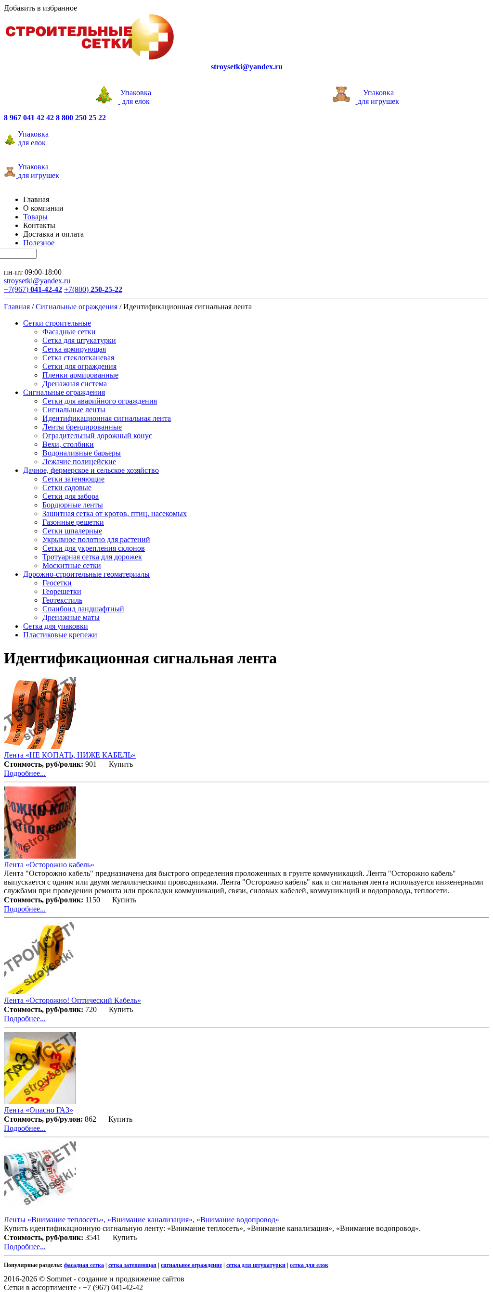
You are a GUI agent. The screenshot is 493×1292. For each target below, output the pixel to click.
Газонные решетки (73, 522)
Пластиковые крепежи (60, 635)
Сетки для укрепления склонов (93, 548)
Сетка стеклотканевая (78, 358)
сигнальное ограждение (191, 1265)
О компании (43, 208)
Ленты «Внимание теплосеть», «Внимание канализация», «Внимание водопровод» (141, 1220)
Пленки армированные (80, 375)
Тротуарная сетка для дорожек (92, 557)
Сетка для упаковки (55, 626)
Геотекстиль (62, 600)
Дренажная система (74, 384)
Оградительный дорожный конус (97, 435)
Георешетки (61, 591)
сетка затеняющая (132, 1265)
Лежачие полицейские (79, 461)
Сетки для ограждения (79, 366)
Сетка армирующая (74, 349)
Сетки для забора (70, 496)
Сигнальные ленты (73, 409)
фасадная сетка (84, 1265)
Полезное (38, 243)
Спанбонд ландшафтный (83, 609)
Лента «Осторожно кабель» (49, 865)
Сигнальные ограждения (76, 307)
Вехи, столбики (68, 444)
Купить (121, 764)
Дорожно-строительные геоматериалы (86, 574)
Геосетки (57, 583)
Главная (36, 199)
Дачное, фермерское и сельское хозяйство (91, 470)
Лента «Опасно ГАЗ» (38, 1110)
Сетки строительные (57, 323)
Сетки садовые (66, 487)
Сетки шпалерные (72, 531)
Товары (35, 217)
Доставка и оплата (53, 234)
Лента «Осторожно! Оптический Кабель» (72, 1000)
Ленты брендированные (82, 427)
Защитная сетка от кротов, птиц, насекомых (114, 513)
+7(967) (33, 289)
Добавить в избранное (40, 8)
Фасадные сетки (69, 332)
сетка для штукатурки (255, 1265)
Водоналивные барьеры (81, 453)
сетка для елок (309, 1265)
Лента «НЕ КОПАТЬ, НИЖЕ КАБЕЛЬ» (70, 755)
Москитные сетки (71, 565)
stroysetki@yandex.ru (37, 281)
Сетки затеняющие (73, 479)
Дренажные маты (71, 617)
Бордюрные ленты (72, 505)
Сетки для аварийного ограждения (99, 401)
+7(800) (93, 289)
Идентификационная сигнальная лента (106, 418)
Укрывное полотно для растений (96, 539)
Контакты (39, 225)
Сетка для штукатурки (79, 340)
